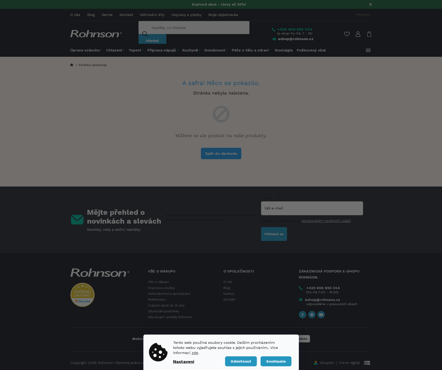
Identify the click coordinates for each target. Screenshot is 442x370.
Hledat (152, 40)
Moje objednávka (223, 15)
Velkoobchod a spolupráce (169, 293)
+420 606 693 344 (323, 288)
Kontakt (126, 15)
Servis (107, 15)
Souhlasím (276, 361)
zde (195, 353)
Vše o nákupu (158, 282)
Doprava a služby (161, 288)
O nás (75, 15)
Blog (91, 15)
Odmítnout (241, 361)
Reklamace (156, 299)
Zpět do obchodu (221, 153)
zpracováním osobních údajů (326, 220)
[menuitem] (87, 50)
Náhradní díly (152, 15)
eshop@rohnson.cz (322, 299)
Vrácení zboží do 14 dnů (166, 305)
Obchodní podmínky (163, 311)
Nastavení (183, 361)
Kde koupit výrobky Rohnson (170, 317)
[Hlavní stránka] (72, 65)
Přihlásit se (274, 234)
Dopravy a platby (186, 15)
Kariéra (228, 293)
